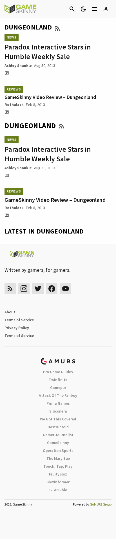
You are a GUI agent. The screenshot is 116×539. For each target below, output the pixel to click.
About (10, 311)
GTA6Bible (58, 489)
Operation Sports (58, 450)
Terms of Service (19, 319)
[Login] (105, 9)
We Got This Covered (58, 419)
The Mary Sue (58, 458)
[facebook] (51, 288)
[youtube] (66, 288)
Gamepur (58, 387)
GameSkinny (58, 442)
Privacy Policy (17, 327)
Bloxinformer (58, 481)
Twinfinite (58, 379)
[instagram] (24, 288)
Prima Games (58, 403)
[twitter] (38, 288)
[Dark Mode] (83, 9)
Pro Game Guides (58, 371)
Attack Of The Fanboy (58, 395)
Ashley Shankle (18, 65)
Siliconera (58, 411)
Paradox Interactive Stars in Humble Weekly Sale (48, 51)
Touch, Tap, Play (58, 466)
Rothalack (14, 104)
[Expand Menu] (94, 9)
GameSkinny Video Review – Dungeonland (50, 97)
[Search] (72, 9)
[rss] (10, 288)
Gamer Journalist (58, 434)
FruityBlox (58, 474)
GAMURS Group (100, 504)
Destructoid (58, 426)
